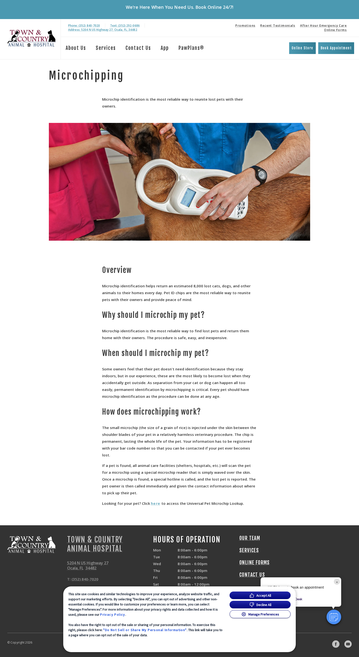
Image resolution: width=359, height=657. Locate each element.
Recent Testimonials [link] (277, 25)
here (155, 503)
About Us (76, 48)
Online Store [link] (302, 48)
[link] (31, 38)
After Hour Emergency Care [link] (323, 25)
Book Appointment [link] (336, 48)
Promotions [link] (245, 25)
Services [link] (106, 48)
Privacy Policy (112, 614)
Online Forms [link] (335, 30)
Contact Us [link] (138, 48)
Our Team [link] (249, 538)
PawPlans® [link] (191, 48)
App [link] (165, 48)
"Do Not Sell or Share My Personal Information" (145, 630)
